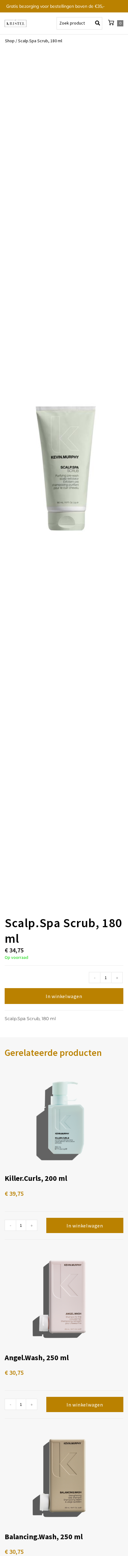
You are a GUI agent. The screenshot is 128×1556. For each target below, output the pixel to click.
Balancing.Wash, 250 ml (44, 1536)
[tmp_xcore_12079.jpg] (64, 475)
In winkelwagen (64, 996)
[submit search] (99, 23)
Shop (10, 41)
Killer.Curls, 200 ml (36, 1178)
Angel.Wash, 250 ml (37, 1357)
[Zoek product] (79, 23)
